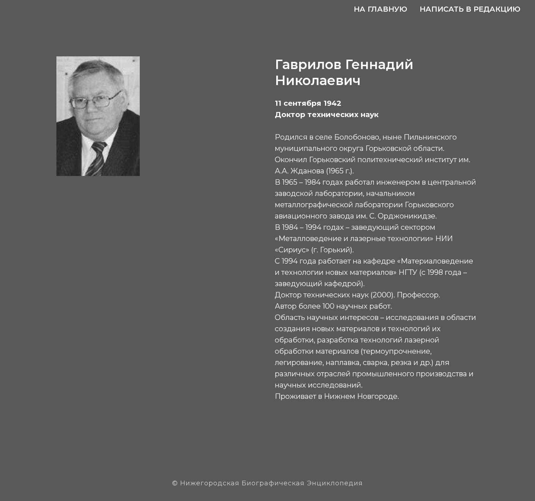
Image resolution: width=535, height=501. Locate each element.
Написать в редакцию (470, 9)
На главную (380, 9)
